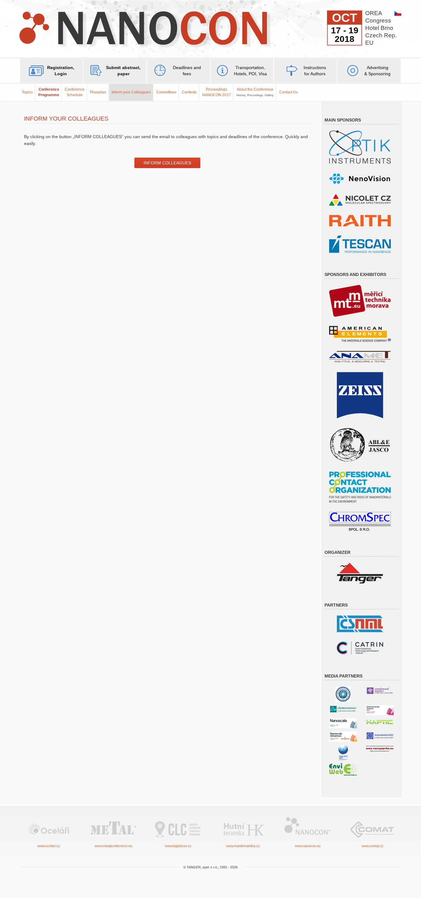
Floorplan (98, 92)
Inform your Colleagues (131, 92)
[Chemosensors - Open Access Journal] (343, 708)
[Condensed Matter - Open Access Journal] (380, 690)
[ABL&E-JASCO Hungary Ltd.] (360, 444)
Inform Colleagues (167, 162)
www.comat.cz (372, 846)
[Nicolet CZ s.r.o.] (360, 199)
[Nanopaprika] (380, 748)
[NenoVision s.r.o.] (360, 178)
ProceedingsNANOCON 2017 (216, 92)
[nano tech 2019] (343, 752)
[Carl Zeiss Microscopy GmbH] (360, 394)
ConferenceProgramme (48, 92)
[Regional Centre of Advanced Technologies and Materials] (360, 647)
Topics (27, 92)
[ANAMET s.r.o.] (360, 356)
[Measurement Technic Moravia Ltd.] (360, 300)
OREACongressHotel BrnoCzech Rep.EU (381, 28)
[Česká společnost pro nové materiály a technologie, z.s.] (360, 623)
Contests (189, 92)
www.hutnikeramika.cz (243, 846)
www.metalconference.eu (113, 846)
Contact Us (288, 92)
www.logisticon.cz (178, 846)
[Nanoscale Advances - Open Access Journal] (343, 736)
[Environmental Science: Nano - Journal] (380, 709)
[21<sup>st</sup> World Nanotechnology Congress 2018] (343, 693)
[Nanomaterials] (380, 735)
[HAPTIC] (380, 721)
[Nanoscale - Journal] (343, 723)
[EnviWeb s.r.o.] (343, 769)
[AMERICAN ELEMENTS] (360, 333)
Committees (166, 92)
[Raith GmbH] (360, 220)
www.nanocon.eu (308, 846)
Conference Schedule (74, 92)
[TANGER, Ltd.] (360, 573)
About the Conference (255, 92)
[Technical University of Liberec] (360, 486)
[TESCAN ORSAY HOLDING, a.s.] (360, 243)
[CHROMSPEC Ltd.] (360, 521)
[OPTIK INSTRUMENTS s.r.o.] (360, 146)
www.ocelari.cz (49, 846)
